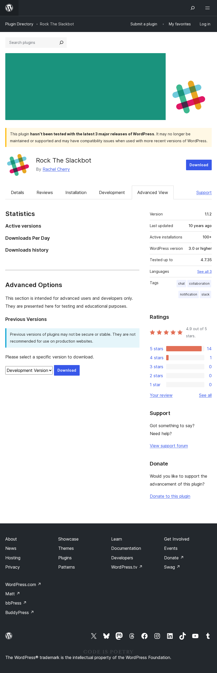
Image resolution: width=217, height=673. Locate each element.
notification (188, 294)
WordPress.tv (127, 567)
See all (205, 395)
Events (171, 548)
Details (17, 192)
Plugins (65, 557)
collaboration (199, 283)
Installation (76, 192)
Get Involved (176, 539)
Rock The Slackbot (63, 160)
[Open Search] (192, 8)
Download (198, 165)
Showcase (68, 539)
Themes (66, 548)
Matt (12, 593)
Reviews (45, 192)
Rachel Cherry (56, 169)
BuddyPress (19, 612)
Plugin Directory (19, 24)
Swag (172, 567)
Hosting (12, 557)
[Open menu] (208, 8)
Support (204, 192)
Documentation (126, 548)
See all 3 (204, 271)
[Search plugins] (61, 42)
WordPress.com (23, 584)
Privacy (12, 567)
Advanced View (152, 192)
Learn (116, 539)
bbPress (16, 603)
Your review (161, 395)
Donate (174, 557)
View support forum (169, 445)
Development (112, 192)
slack (205, 294)
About (11, 539)
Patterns (66, 567)
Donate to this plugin (170, 496)
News (10, 548)
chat (181, 283)
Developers (122, 557)
